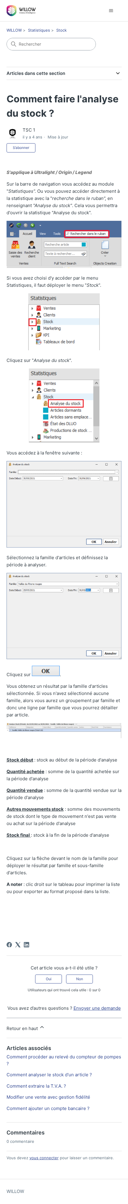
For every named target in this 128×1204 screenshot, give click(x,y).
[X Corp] (18, 944)
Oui (48, 979)
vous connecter (44, 1157)
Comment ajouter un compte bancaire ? (48, 1108)
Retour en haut (23, 1028)
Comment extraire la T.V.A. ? (36, 1086)
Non (79, 979)
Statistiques (39, 30)
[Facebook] (9, 944)
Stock (61, 30)
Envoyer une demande (97, 1008)
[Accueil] (21, 10)
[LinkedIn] (26, 944)
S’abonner (21, 147)
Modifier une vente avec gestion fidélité (48, 1097)
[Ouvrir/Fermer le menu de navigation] (111, 11)
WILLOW (14, 30)
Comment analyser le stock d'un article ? (49, 1074)
